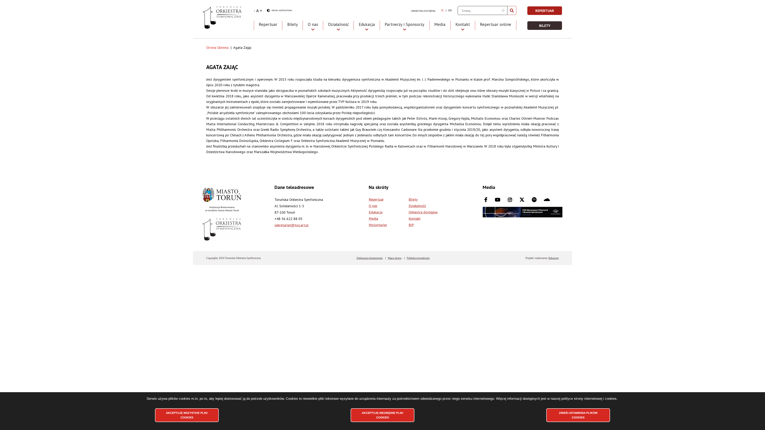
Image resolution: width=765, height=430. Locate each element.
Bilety (292, 24)
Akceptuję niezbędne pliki (382, 415)
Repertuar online (495, 24)
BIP (411, 225)
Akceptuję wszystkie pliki (187, 415)
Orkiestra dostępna (423, 10)
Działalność (417, 205)
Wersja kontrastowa (279, 10)
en (450, 10)
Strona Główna (217, 47)
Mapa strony (395, 258)
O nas (373, 205)
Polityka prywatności (418, 258)
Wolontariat (378, 225)
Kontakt (415, 218)
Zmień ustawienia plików (578, 415)
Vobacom (553, 258)
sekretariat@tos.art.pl (292, 225)
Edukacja (375, 212)
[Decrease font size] (254, 10)
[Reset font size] (257, 10)
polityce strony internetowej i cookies (589, 399)
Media (439, 24)
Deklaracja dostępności (370, 258)
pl (442, 10)
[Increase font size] (261, 10)
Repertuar (268, 24)
